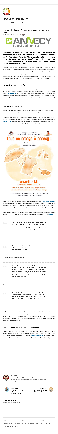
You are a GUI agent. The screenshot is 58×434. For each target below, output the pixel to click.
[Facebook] (11, 382)
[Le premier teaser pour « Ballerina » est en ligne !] (51, 389)
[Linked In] (14, 382)
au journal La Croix (11, 93)
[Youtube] (16, 382)
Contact (11, 2)
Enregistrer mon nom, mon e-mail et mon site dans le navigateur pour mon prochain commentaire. (27, 423)
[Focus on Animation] (6, 11)
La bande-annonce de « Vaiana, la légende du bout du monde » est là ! (18, 392)
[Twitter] (50, 2)
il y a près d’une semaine (48, 201)
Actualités (5, 2)
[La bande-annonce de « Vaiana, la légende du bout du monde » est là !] (7, 389)
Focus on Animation (16, 18)
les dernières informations (19, 210)
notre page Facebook (37, 335)
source (51, 214)
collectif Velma (7, 121)
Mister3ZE (26, 34)
